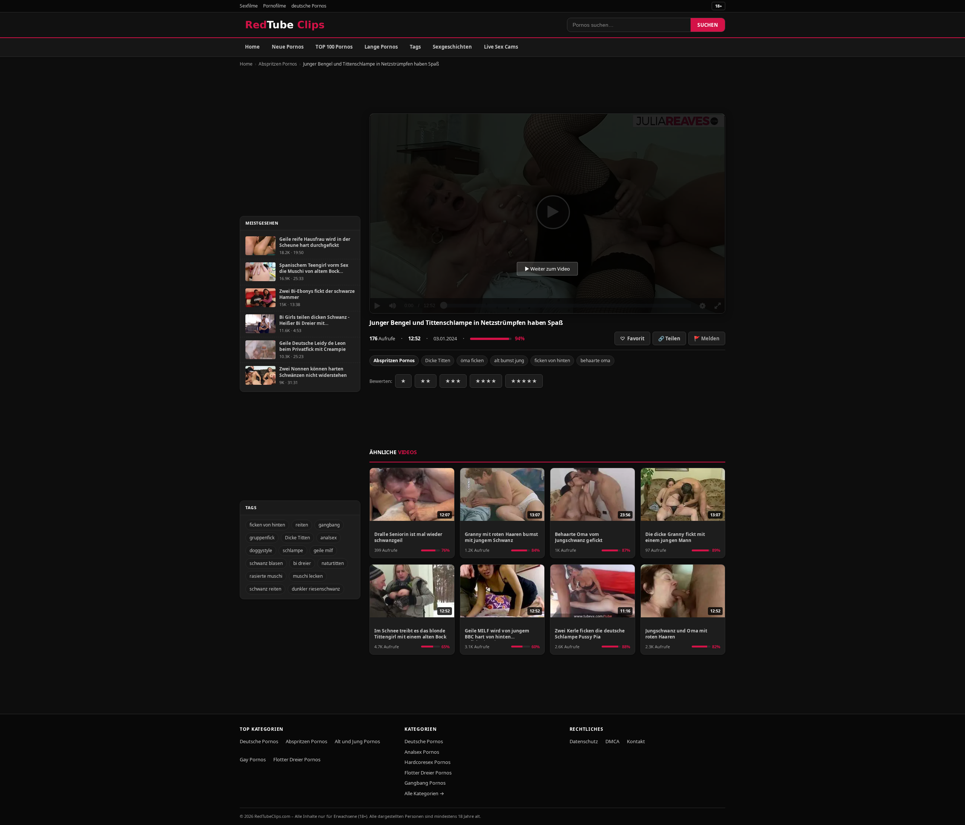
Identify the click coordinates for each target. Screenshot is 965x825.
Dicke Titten (437, 360)
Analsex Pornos (421, 751)
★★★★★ (524, 381)
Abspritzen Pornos (278, 64)
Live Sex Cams (501, 46)
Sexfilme (249, 6)
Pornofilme (274, 6)
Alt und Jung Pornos (357, 741)
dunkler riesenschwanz (316, 589)
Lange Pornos (381, 46)
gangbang (329, 525)
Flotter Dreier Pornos (296, 759)
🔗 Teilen (669, 338)
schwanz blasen (266, 563)
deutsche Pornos (308, 6)
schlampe (293, 550)
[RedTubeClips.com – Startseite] (285, 25)
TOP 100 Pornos (334, 46)
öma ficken (472, 360)
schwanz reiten (265, 589)
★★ (425, 381)
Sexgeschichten (452, 46)
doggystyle (261, 550)
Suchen (707, 24)
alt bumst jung (509, 360)
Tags (415, 46)
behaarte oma (595, 360)
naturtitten (333, 563)
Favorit (632, 338)
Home (252, 46)
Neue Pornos (287, 46)
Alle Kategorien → (424, 793)
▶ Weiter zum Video (547, 268)
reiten (302, 525)
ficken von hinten (552, 360)
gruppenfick (262, 537)
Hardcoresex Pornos (427, 762)
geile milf (323, 550)
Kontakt (636, 741)
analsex (328, 537)
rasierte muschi (266, 576)
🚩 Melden (707, 338)
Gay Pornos (253, 759)
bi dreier (302, 563)
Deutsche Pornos (259, 741)
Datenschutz (584, 741)
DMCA (612, 741)
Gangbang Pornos (425, 782)
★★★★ (485, 381)
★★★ (453, 381)
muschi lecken (308, 576)
